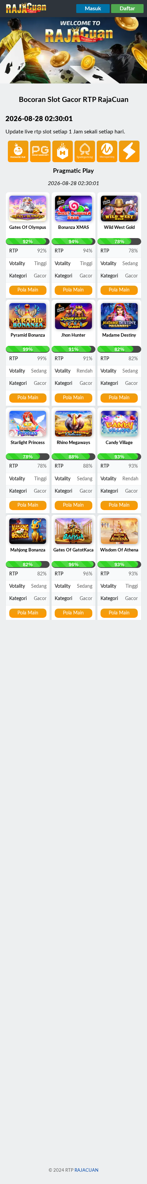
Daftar (127, 8)
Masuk (93, 8)
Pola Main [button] (27, 290)
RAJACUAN (86, 1170)
